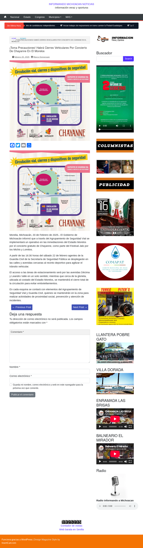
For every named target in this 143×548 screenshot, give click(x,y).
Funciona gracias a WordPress (17, 539)
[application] (115, 418)
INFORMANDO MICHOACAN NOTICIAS (71, 4)
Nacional (14, 17)
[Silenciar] (125, 426)
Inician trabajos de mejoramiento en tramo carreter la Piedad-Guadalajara (72, 26)
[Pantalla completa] (130, 426)
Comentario (17, 332)
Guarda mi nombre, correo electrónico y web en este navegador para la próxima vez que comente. (48, 386)
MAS (68, 17)
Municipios (54, 17)
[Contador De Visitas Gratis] (71, 522)
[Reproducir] (100, 426)
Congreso (40, 17)
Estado (27, 17)
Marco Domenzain (42, 57)
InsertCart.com (9, 543)
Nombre (14, 367)
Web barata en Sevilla (71, 529)
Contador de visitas (71, 525)
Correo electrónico (20, 376)
